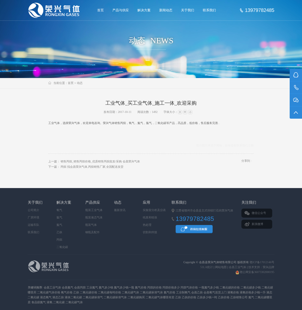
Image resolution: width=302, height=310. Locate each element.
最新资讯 (120, 210)
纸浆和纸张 (150, 217)
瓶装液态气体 (94, 217)
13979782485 (259, 10)
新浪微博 (257, 224)
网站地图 (221, 267)
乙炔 (59, 232)
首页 (100, 10)
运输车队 (33, 224)
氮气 (59, 224)
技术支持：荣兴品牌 (261, 267)
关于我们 (187, 10)
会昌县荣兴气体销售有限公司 (56, 10)
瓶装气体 (91, 224)
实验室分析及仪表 (154, 210)
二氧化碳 (62, 247)
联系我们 (209, 10)
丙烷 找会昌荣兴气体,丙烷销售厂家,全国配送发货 (92, 166)
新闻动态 (165, 10)
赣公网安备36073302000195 (256, 272)
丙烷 (59, 239)
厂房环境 (33, 217)
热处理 (147, 224)
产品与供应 (120, 10)
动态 (80, 83)
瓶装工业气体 (94, 210)
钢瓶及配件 (92, 232)
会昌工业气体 (237, 267)
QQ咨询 (194, 230)
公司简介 (33, 210)
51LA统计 (206, 267)
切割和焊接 (150, 232)
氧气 (59, 210)
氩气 (59, 217)
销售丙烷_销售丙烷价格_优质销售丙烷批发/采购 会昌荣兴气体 (100, 161)
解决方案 (144, 10)
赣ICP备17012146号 (262, 262)
